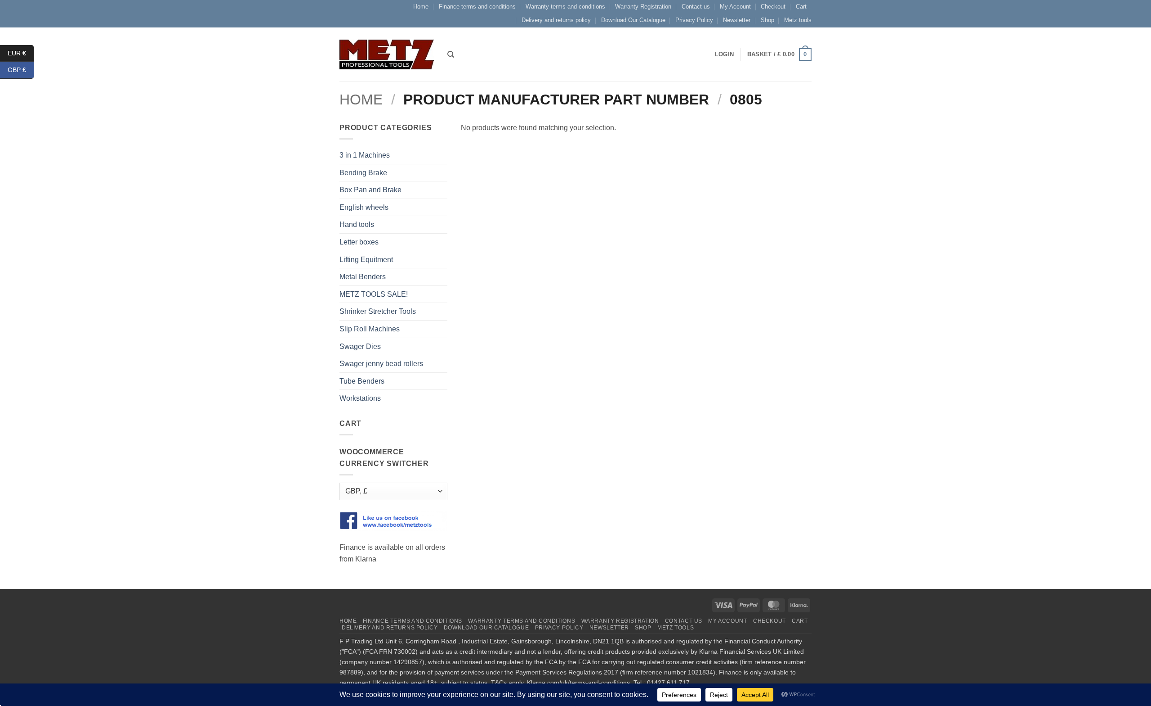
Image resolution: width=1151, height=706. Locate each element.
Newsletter (736, 20)
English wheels (363, 207)
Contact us (696, 6)
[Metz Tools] (386, 54)
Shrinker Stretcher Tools (377, 311)
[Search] (450, 54)
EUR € (21, 53)
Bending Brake (363, 172)
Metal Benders (362, 277)
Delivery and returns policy (556, 20)
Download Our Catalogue (633, 20)
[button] (779, 54)
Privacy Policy (694, 20)
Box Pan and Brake (370, 190)
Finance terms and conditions (477, 6)
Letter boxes (359, 242)
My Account (735, 6)
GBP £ (21, 70)
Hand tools (356, 224)
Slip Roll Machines (369, 329)
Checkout (773, 6)
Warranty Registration (643, 6)
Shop (767, 20)
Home (420, 6)
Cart (801, 6)
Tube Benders (361, 381)
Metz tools (798, 20)
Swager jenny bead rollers (381, 363)
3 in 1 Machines (364, 155)
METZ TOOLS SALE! (373, 294)
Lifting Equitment (366, 259)
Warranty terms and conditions (565, 6)
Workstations (360, 398)
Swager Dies (360, 346)
